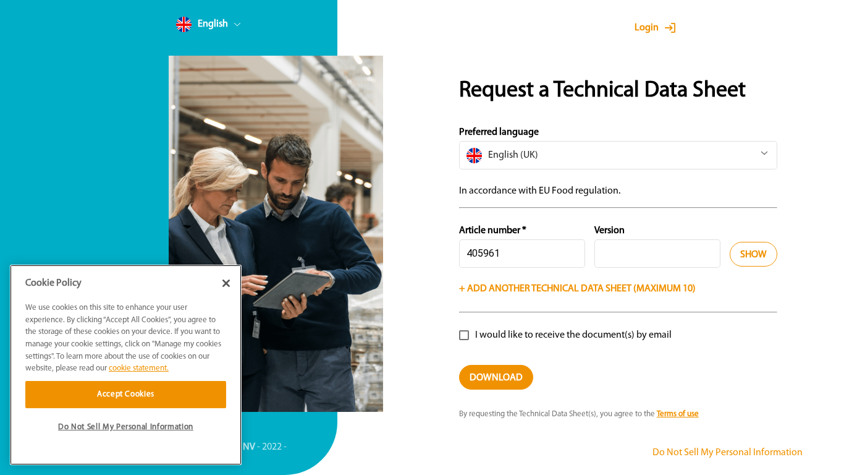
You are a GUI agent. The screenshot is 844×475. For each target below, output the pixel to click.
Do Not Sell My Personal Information (727, 453)
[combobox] (231, 27)
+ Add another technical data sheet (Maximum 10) (577, 289)
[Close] (226, 283)
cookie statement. (139, 368)
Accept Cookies (125, 394)
